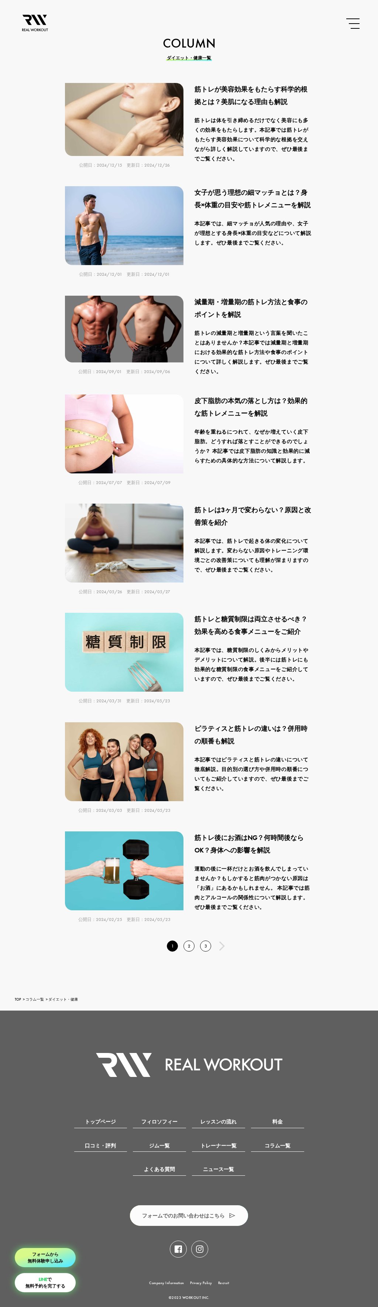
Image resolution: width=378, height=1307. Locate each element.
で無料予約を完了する (45, 1282)
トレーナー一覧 (218, 1146)
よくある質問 (159, 1169)
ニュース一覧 (218, 1169)
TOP (18, 999)
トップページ (100, 1122)
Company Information (166, 1282)
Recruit (223, 1282)
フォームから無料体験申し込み (45, 1257)
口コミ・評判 (100, 1146)
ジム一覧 (159, 1146)
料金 (277, 1122)
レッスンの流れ (218, 1122)
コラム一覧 (34, 999)
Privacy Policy (201, 1282)
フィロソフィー (159, 1122)
